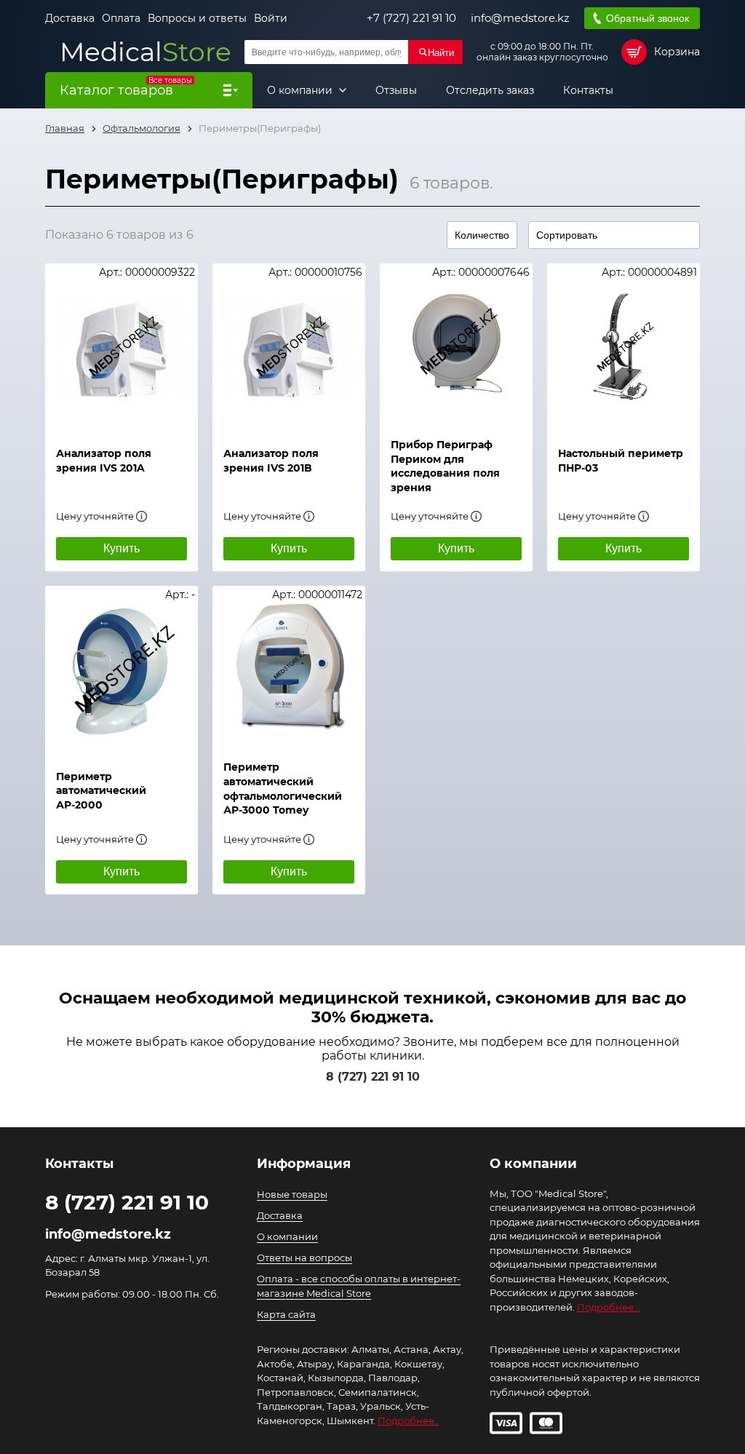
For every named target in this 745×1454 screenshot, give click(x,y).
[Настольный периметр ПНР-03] (623, 348)
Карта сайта (286, 1314)
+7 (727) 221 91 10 (411, 18)
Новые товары (292, 1194)
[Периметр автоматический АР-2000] (121, 671)
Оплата (121, 18)
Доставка (70, 18)
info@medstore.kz (520, 18)
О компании (301, 90)
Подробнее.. (408, 1420)
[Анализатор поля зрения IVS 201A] (121, 348)
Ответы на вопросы (304, 1257)
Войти (270, 18)
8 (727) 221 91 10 (373, 1077)
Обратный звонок (647, 18)
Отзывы (396, 90)
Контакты (588, 90)
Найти (441, 52)
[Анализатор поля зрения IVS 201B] (288, 348)
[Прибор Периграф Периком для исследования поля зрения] (456, 343)
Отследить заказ (490, 90)
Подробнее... (608, 1307)
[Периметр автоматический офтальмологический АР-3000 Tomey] (288, 666)
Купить (121, 548)
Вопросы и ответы (197, 18)
